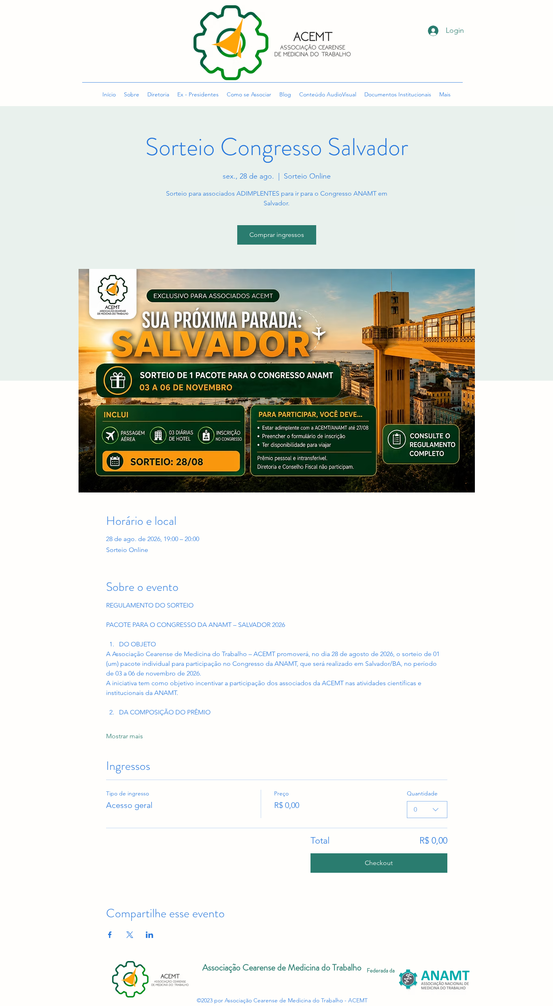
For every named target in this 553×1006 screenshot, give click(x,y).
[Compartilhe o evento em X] (130, 934)
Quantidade (422, 793)
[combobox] (427, 809)
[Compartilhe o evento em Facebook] (110, 934)
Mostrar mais (124, 736)
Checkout (379, 863)
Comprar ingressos (276, 235)
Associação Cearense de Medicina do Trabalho (282, 967)
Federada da (381, 970)
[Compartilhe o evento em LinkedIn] (149, 934)
